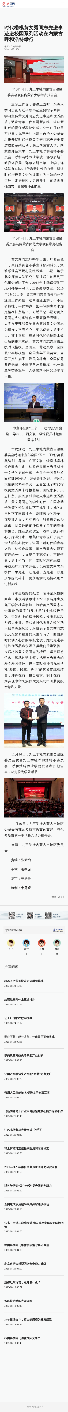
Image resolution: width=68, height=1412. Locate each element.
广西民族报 (16, 46)
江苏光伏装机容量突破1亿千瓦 (23, 1129)
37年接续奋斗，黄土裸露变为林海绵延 (28, 1319)
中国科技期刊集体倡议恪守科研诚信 (26, 1245)
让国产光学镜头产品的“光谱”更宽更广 (28, 1074)
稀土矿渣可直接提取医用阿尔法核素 (26, 1148)
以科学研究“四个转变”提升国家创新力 (28, 1185)
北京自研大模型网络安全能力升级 (25, 1263)
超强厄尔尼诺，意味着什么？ (22, 1282)
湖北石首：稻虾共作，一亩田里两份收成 (29, 1036)
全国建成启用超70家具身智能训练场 (26, 1204)
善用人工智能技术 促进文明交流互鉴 (27, 1092)
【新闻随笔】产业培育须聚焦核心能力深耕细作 (33, 1111)
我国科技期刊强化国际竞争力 (22, 1338)
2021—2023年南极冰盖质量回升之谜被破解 (30, 1167)
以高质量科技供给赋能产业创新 (23, 1055)
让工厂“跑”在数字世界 (18, 1018)
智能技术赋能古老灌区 (18, 1300)
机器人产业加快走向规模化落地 (23, 980)
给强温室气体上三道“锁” (19, 999)
